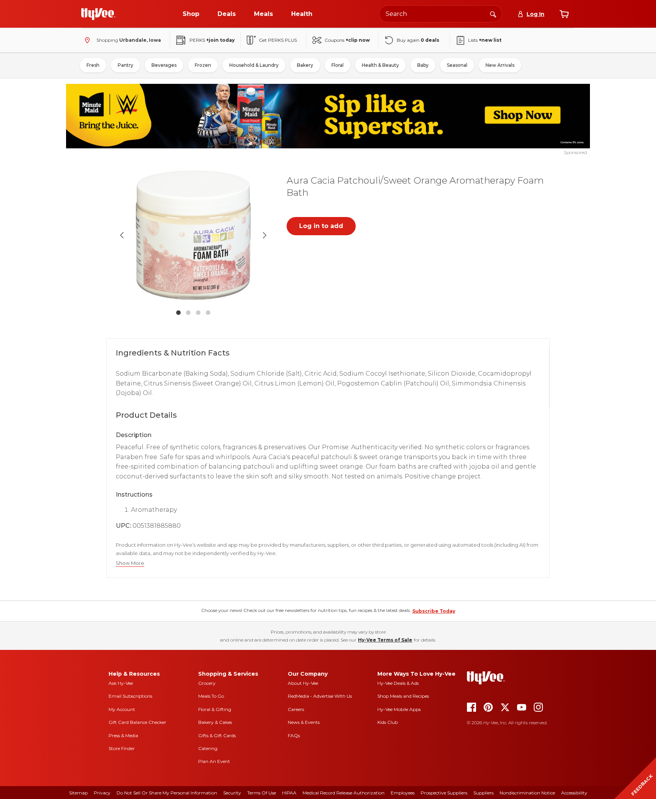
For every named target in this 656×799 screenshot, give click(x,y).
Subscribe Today (433, 611)
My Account (122, 709)
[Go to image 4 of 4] (208, 312)
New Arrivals (500, 65)
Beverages (164, 65)
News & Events (304, 722)
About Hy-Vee (303, 683)
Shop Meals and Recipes (403, 696)
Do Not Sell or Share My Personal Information (167, 793)
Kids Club (387, 722)
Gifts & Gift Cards (217, 735)
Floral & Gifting (214, 709)
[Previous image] (121, 235)
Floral (337, 65)
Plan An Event (214, 761)
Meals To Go (211, 696)
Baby (423, 65)
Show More (130, 563)
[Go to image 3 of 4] (198, 312)
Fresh (93, 65)
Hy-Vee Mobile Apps (399, 709)
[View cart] (564, 14)
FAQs (294, 735)
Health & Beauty (380, 65)
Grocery (207, 683)
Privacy (102, 793)
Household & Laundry (254, 65)
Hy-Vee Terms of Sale (385, 640)
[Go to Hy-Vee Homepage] (98, 14)
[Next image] (264, 235)
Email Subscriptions (130, 696)
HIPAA (289, 793)
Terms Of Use (261, 793)
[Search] (493, 13)
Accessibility (574, 793)
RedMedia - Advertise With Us (320, 696)
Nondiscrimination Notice (527, 793)
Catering (208, 748)
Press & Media (123, 735)
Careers (296, 709)
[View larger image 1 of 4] (193, 235)
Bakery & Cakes (215, 722)
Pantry (125, 65)
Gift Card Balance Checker (137, 722)
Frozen (203, 65)
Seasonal (457, 65)
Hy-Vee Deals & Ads (398, 683)
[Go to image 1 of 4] (178, 312)
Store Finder (122, 748)
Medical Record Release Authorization (344, 793)
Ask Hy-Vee (121, 683)
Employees (403, 793)
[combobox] (440, 13)
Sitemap (78, 793)
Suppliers (483, 793)
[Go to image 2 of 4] (188, 312)
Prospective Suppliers (444, 793)
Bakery (305, 65)
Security (232, 793)
